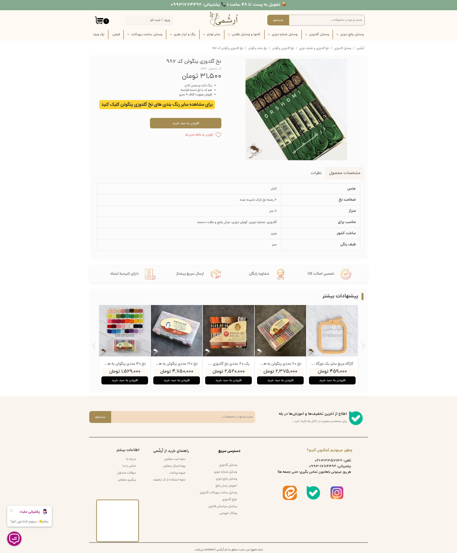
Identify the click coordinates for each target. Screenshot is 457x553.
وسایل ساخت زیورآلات (146, 34)
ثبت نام (155, 20)
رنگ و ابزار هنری (184, 34)
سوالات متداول (126, 473)
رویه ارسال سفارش (174, 466)
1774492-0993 (322, 466)
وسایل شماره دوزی (285, 34)
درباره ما (131, 459)
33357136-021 (329, 461)
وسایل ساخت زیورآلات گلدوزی (218, 492)
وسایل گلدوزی (319, 34)
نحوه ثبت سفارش (174, 459)
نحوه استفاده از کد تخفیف (169, 480)
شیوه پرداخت (177, 473)
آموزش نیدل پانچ (226, 486)
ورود (167, 20)
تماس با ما (129, 466)
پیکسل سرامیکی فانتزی (223, 506)
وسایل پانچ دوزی (352, 34)
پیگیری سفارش (127, 480)
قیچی (116, 34)
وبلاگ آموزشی (228, 513)
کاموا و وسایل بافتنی (246, 34)
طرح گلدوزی (229, 499)
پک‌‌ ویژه (98, 34)
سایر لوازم (213, 34)
